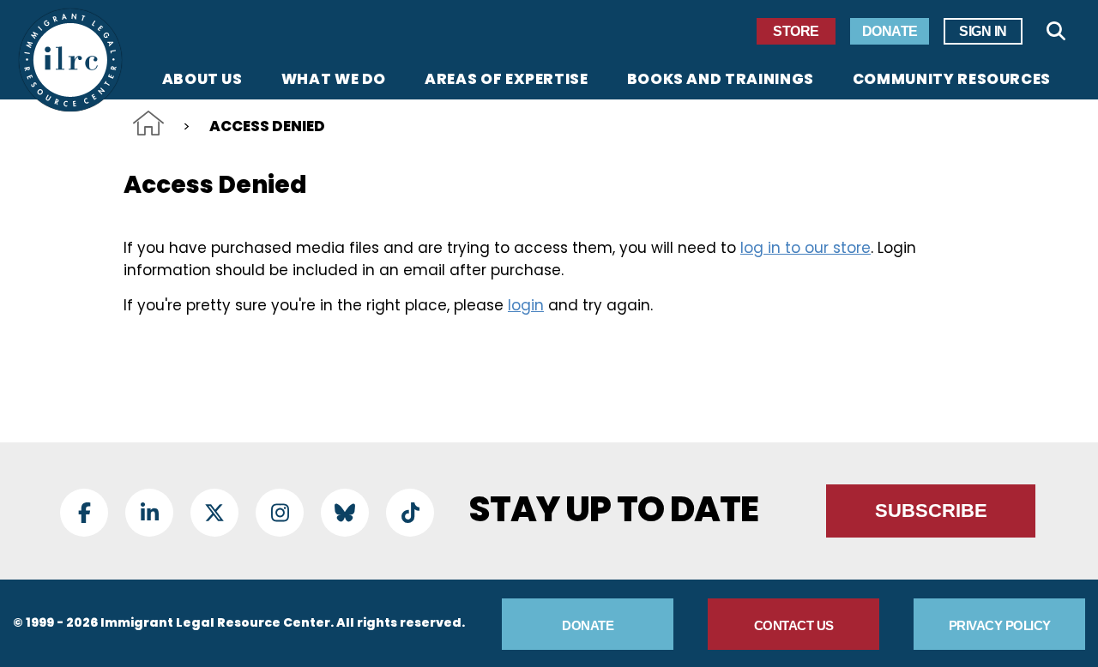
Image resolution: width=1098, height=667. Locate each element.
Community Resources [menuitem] (952, 80)
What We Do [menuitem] (333, 80)
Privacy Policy (1000, 625)
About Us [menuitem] (202, 80)
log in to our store (805, 247)
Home (148, 123)
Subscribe (931, 510)
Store (796, 31)
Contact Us (794, 625)
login (526, 305)
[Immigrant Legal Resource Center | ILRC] (70, 60)
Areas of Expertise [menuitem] (506, 80)
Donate (890, 31)
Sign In (983, 31)
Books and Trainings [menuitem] (720, 80)
